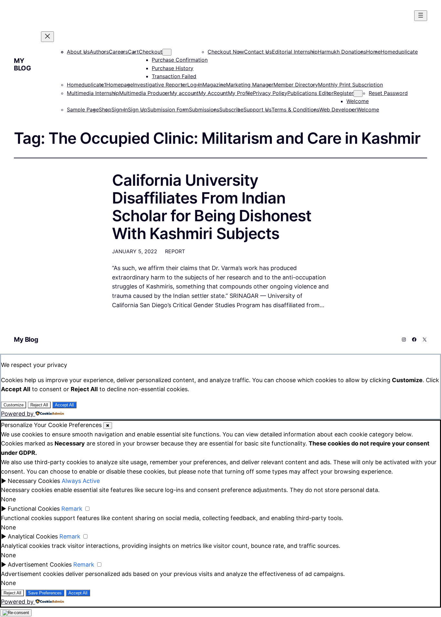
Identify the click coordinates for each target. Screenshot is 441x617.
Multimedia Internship (93, 93)
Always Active (81, 480)
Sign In (119, 109)
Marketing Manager (249, 84)
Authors (99, 51)
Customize (14, 405)
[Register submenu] (358, 93)
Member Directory (295, 84)
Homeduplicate (399, 51)
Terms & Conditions (295, 109)
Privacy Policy (270, 93)
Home (373, 51)
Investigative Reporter (160, 84)
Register (343, 93)
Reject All (39, 405)
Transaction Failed (174, 76)
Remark (71, 508)
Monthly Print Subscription (350, 84)
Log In (194, 84)
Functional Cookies (34, 508)
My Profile (240, 93)
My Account (213, 93)
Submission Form (168, 109)
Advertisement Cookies (40, 564)
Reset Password (388, 93)
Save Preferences (45, 593)
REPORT (175, 251)
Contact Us (258, 51)
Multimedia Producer (144, 93)
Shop (105, 109)
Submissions (204, 109)
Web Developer (338, 109)
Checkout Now (226, 51)
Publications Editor (310, 93)
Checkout (150, 51)
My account (184, 93)
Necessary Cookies (34, 480)
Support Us (257, 109)
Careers (118, 51)
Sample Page (83, 109)
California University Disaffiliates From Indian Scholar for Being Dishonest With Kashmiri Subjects (211, 207)
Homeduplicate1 (86, 84)
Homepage (119, 84)
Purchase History (172, 68)
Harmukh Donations (342, 51)
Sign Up (137, 109)
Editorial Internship (295, 51)
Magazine (214, 84)
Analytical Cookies (33, 536)
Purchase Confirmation (180, 60)
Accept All (64, 405)
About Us (78, 51)
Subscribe (231, 109)
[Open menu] (420, 15)
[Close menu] (47, 36)
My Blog (22, 64)
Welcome (357, 101)
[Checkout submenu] (166, 52)
